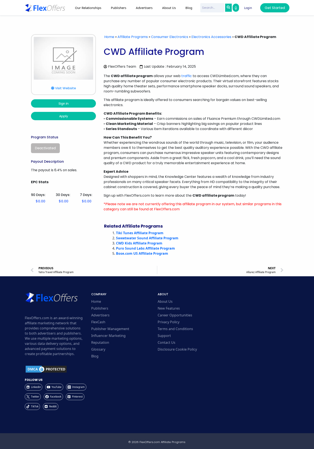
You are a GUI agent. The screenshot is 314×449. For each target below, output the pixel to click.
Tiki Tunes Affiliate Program (139, 233)
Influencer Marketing (108, 335)
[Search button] (228, 8)
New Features (169, 308)
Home (109, 36)
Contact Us (166, 342)
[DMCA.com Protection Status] (57, 369)
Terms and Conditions (175, 328)
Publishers (99, 308)
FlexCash (98, 322)
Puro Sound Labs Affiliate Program (145, 248)
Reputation (100, 342)
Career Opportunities (175, 315)
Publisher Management (110, 328)
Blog (188, 8)
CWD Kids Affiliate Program (139, 243)
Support (164, 335)
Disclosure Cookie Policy (177, 349)
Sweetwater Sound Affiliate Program (147, 238)
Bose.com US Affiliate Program (142, 253)
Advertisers (100, 315)
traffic (186, 75)
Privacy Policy (168, 322)
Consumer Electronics (169, 36)
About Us (165, 301)
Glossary (98, 349)
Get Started (275, 7)
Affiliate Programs (132, 36)
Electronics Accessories (211, 36)
